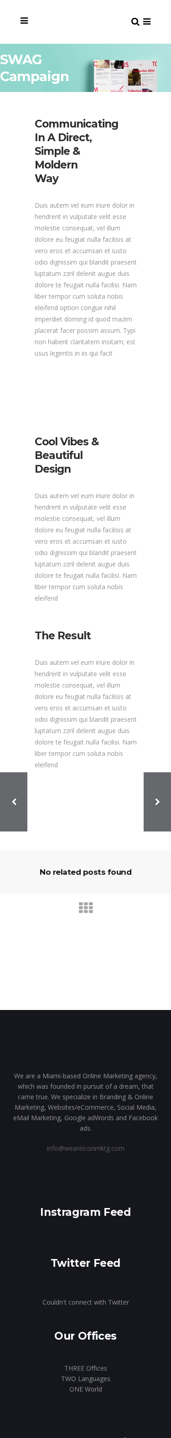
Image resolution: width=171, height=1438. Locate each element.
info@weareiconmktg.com (85, 1148)
